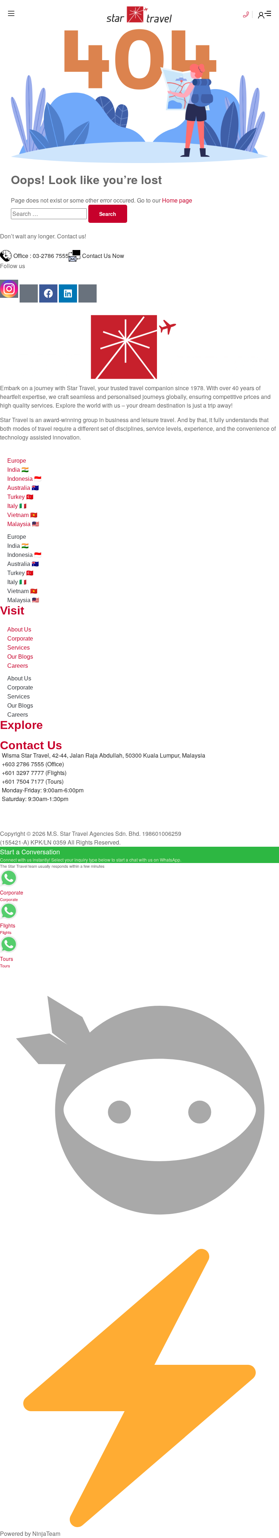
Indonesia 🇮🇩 (24, 479)
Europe (16, 461)
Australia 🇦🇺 (23, 488)
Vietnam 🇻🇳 (22, 515)
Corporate (20, 638)
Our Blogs (20, 657)
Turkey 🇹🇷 (20, 497)
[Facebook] (48, 293)
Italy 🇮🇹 (17, 506)
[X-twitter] (87, 293)
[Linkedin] (68, 293)
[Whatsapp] (29, 293)
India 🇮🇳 (18, 470)
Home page (177, 200)
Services (18, 648)
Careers (17, 666)
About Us (19, 629)
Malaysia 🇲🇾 (23, 524)
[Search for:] (49, 213)
